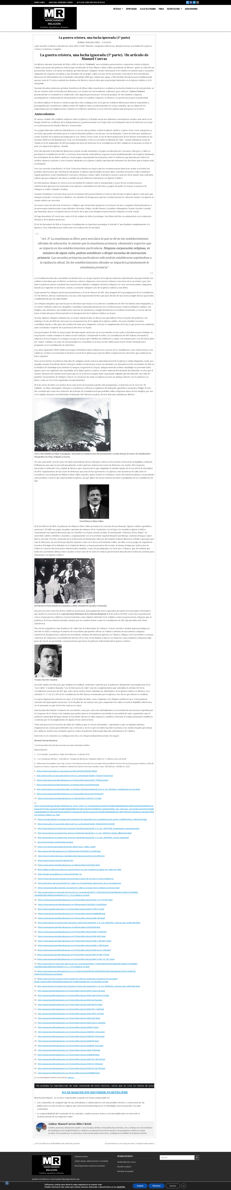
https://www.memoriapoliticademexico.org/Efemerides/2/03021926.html (69, 927)
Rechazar (157, 1186)
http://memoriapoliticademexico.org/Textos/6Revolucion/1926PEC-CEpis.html (71, 1032)
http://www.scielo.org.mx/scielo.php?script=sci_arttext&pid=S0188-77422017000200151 (75, 776)
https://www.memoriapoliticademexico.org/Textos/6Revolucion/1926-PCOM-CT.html (73, 955)
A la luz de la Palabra (148, 8)
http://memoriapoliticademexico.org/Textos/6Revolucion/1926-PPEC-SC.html (71, 1014)
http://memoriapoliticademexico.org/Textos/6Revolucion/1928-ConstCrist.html (71, 991)
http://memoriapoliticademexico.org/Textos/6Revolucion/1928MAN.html (68, 1055)
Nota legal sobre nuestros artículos (91, 2)
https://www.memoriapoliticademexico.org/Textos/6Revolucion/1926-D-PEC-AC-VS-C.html (75, 959)
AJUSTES (121, 1187)
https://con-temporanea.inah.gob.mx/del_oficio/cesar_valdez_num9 (66, 847)
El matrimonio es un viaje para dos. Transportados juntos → (130, 1143)
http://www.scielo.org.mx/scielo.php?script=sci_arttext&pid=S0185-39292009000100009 (76, 824)
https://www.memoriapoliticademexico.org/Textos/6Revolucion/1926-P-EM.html (72, 932)
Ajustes (173, 1186)
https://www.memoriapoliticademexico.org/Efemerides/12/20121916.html (68, 785)
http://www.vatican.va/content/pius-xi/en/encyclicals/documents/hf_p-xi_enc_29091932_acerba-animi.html (83, 838)
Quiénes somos (39, 2)
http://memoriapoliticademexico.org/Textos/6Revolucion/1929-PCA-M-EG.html (71, 1059)
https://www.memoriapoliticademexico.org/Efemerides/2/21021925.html (69, 865)
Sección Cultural (173, 8)
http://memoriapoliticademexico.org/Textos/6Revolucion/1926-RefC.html (69, 1018)
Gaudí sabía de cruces (126, 1162)
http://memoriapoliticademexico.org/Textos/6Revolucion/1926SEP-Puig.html (70, 1046)
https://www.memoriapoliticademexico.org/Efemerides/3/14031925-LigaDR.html (72, 905)
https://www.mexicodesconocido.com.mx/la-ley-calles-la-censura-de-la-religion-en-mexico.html (78, 888)
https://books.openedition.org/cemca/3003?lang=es (60, 874)
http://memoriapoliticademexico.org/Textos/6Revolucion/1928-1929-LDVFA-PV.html (73, 995)
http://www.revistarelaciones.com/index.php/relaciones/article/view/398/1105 (71, 856)
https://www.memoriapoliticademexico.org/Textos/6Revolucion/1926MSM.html (71, 914)
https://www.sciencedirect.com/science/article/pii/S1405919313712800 (67, 771)
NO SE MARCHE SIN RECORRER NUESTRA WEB (95, 1092)
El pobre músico (124, 1167)
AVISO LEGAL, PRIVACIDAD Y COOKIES (61, 2)
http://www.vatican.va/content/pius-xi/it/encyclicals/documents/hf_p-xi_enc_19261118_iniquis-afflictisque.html (84, 833)
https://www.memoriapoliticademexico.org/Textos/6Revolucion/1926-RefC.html (71, 936)
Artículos (117, 8)
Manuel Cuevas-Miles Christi (90, 42)
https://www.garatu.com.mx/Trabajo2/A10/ (55, 860)
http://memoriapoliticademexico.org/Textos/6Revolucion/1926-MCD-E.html (70, 1005)
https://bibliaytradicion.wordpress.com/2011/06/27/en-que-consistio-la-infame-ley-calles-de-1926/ (79, 870)
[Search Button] (197, 2)
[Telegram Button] (194, 2)
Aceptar (140, 1186)
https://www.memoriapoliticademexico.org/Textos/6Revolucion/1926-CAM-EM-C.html (74, 941)
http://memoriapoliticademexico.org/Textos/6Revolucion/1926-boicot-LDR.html (71, 1023)
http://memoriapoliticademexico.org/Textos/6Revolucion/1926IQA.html (68, 1027)
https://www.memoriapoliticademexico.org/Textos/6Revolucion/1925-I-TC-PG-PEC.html (75, 900)
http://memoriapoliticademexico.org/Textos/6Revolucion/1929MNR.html (69, 1073)
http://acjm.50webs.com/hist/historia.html (55, 842)
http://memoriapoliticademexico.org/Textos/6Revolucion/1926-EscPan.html (70, 1000)
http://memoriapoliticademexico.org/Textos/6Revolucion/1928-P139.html (69, 1050)
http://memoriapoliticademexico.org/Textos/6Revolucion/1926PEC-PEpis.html (71, 1036)
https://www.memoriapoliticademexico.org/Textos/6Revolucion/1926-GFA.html (71, 918)
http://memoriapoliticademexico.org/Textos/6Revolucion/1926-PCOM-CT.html (71, 909)
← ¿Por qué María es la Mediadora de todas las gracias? (56, 1143)
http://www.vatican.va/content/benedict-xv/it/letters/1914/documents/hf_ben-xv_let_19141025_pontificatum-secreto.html (88, 789)
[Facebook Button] (190, 2)
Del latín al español (125, 1171)
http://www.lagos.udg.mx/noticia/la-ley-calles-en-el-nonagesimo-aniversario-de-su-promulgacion (79, 883)
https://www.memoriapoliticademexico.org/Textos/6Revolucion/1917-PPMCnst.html (72, 780)
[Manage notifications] (7, 1183)
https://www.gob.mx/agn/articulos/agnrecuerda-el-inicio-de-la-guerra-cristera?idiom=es (76, 879)
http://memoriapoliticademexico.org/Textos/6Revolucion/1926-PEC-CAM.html (71, 1009)
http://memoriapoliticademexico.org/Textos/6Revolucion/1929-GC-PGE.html (70, 1064)
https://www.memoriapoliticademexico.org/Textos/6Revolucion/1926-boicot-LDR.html (74, 950)
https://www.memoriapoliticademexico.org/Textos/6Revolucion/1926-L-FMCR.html (73, 945)
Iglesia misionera (191, 8)
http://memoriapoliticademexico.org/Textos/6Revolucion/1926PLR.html (68, 1041)
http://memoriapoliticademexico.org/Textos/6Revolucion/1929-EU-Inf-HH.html (71, 1068)
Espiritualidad (131, 8)
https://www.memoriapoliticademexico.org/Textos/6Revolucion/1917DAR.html (70, 794)
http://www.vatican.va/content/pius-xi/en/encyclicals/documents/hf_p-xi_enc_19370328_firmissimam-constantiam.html (88, 829)
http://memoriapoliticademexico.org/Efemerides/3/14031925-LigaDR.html (69, 851)
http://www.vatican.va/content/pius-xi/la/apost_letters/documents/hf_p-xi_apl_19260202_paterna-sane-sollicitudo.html (89, 923)
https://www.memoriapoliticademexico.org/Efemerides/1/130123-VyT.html (69, 798)
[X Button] (187, 2)
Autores (70, 1078)
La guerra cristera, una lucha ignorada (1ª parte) (94, 38)
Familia (161, 8)
